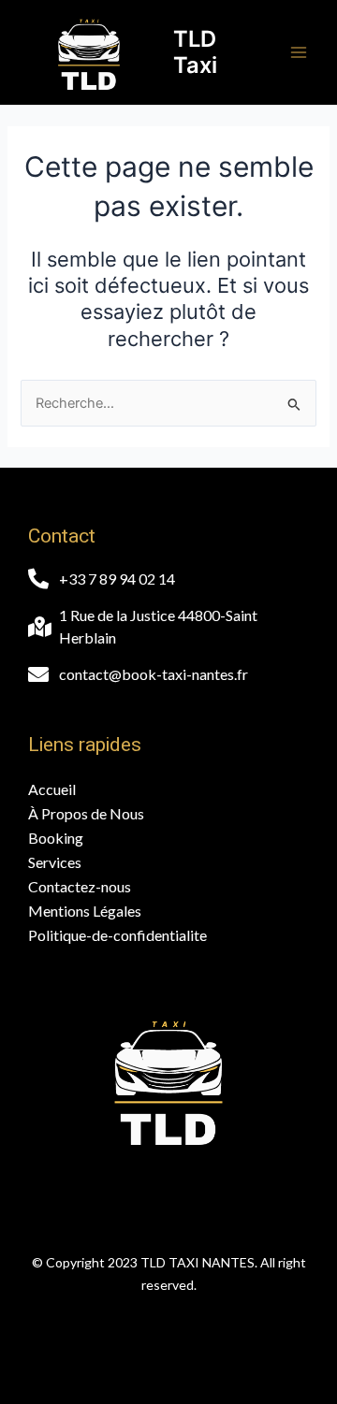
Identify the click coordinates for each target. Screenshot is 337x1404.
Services (54, 862)
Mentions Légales (84, 910)
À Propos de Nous (86, 813)
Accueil (52, 789)
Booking (55, 838)
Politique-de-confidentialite (117, 935)
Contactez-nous (79, 886)
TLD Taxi (195, 52)
